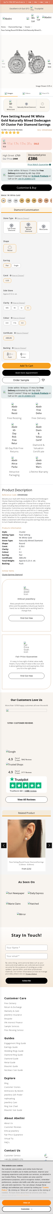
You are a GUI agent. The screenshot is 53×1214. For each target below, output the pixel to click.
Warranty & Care (11, 1011)
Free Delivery (10, 1003)
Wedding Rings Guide (14, 1051)
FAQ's (7, 1142)
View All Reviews (26, 799)
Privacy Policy (23, 1195)
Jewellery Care (10, 1102)
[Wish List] (33, 18)
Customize (25, 1209)
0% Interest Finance (13, 1022)
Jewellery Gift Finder (13, 1094)
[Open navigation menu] (47, 18)
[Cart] (38, 18)
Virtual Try (8, 1138)
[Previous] (4, 845)
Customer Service (12, 1155)
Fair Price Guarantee (13, 1134)
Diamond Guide (11, 1058)
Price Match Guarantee (38, 164)
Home (3, 27)
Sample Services (11, 1026)
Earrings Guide (11, 1047)
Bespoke (8, 1018)
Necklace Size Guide (13, 1070)
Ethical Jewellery (11, 1131)
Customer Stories (12, 1087)
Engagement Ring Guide (15, 1043)
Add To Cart (26, 365)
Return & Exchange (13, 1007)
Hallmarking (9, 1098)
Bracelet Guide (11, 1066)
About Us (8, 1123)
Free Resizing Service (14, 1030)
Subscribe (26, 980)
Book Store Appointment (26, 372)
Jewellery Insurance (13, 1014)
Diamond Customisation (26, 209)
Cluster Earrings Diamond (12, 574)
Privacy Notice (31, 974)
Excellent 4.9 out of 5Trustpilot (26, 8)
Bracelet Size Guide (13, 1110)
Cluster (27, 27)
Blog (6, 1083)
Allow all (26, 1203)
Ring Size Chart (11, 1106)
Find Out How (26, 618)
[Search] (28, 18)
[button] (26, 200)
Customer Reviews (12, 1127)
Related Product (26, 812)
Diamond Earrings (15, 27)
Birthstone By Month (13, 1091)
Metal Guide (9, 1062)
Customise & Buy (26, 187)
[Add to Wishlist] (43, 380)
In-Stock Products (40, 176)
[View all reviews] (10, 132)
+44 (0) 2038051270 (26, 178)
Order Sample (21, 380)
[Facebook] (46, 1156)
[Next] (49, 845)
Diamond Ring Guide (13, 1054)
